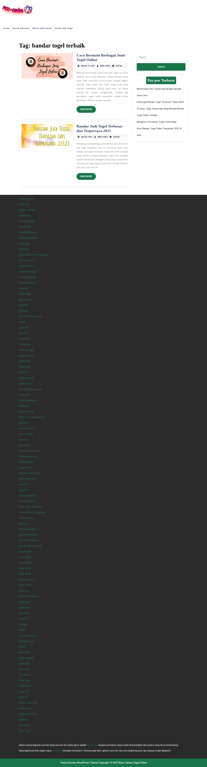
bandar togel (25, 708)
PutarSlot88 (25, 551)
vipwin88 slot (25, 383)
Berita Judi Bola (21, 28)
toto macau (24, 344)
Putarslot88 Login (27, 271)
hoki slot (23, 439)
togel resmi (24, 445)
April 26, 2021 (86, 137)
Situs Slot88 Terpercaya (31, 316)
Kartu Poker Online (28, 535)
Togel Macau (25, 686)
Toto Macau (25, 675)
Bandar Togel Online (28, 703)
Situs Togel (24, 731)
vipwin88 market (27, 428)
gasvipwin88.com (27, 283)
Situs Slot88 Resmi (28, 540)
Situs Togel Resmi (28, 635)
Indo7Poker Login (27, 529)
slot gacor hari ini (27, 260)
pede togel (24, 602)
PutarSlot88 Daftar (28, 238)
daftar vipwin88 (26, 411)
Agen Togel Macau (28, 400)
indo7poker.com (26, 641)
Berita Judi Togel (64, 28)
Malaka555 (24, 406)
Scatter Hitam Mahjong (30, 546)
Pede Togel (24, 680)
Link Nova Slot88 (27, 210)
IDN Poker (23, 523)
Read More (88, 110)
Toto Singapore (26, 199)
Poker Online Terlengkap (30, 507)
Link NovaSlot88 (26, 221)
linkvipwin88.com (27, 479)
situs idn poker (26, 518)
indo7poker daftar (27, 495)
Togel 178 (23, 691)
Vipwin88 (23, 311)
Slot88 (22, 630)
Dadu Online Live (27, 579)
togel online (24, 669)
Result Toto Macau (28, 596)
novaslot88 (24, 339)
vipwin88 (23, 288)
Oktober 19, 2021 (88, 66)
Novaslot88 (92, 745)
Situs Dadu (24, 591)
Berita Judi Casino (42, 28)
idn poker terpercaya (29, 451)
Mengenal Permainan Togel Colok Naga (156, 121)
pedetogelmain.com (28, 456)
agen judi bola (25, 299)
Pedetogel (24, 204)
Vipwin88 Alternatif (28, 714)
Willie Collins (105, 66)
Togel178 (23, 327)
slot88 (22, 322)
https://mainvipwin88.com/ (32, 417)
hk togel (23, 624)
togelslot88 (24, 294)
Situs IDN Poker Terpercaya (32, 512)
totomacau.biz (26, 266)
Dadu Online (24, 607)
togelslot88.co (26, 467)
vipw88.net (24, 423)
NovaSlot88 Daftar (28, 232)
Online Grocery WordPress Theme (79, 762)
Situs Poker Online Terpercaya (33, 255)
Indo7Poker (24, 613)
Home (6, 28)
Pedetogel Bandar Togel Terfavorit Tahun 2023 (160, 102)
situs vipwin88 (26, 434)
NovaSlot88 (24, 215)
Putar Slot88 (25, 563)
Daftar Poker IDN (27, 501)
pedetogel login (26, 350)
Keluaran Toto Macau (29, 473)
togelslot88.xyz (26, 462)
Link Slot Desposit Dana (30, 389)
